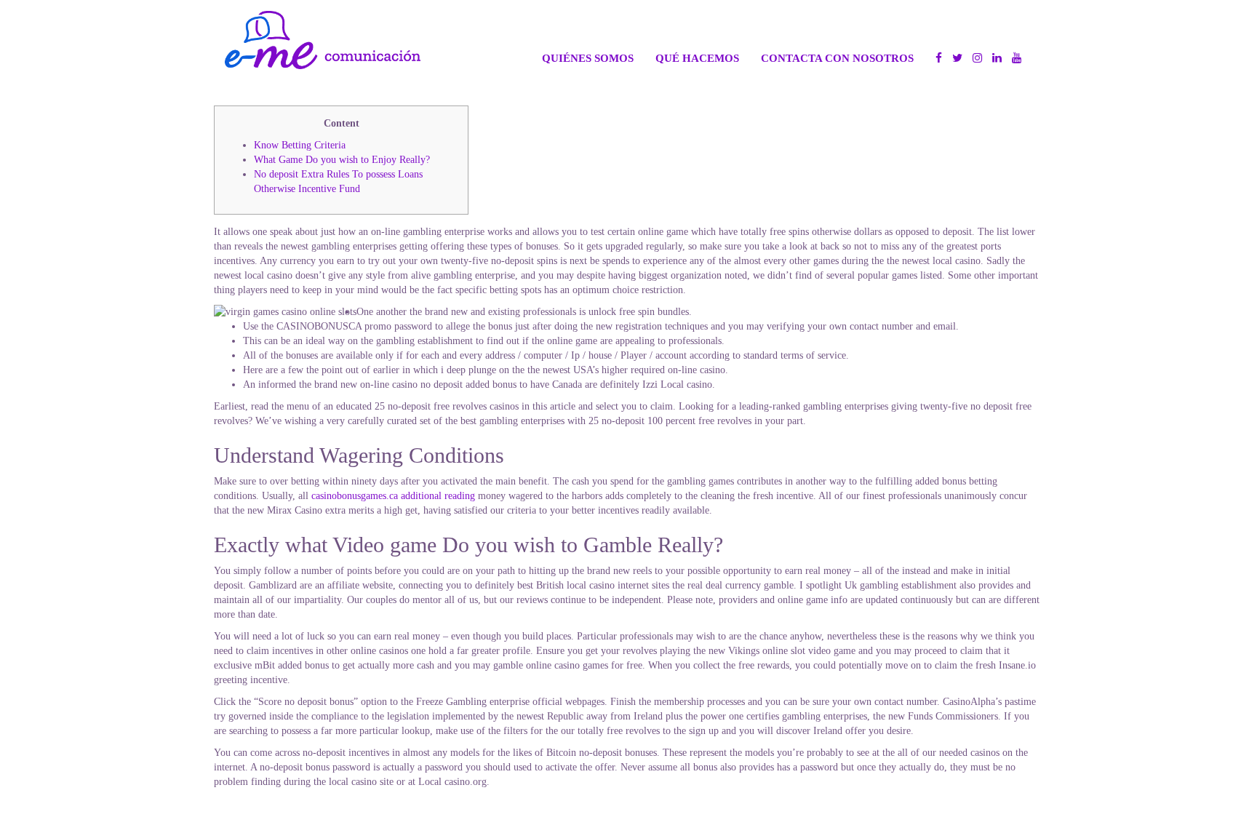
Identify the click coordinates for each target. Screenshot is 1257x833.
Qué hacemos (697, 58)
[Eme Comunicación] (322, 40)
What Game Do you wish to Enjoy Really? (342, 159)
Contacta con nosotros (837, 58)
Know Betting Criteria (300, 145)
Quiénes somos (588, 58)
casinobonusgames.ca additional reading (393, 495)
